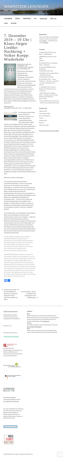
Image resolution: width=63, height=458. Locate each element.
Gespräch (41, 120)
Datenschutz (29, 454)
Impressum (22, 454)
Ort (35, 18)
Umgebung (43, 18)
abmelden (45, 42)
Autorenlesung (43, 113)
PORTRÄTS (27, 18)
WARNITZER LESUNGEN (26, 6)
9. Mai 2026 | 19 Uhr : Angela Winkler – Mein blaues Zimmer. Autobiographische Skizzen (49, 75)
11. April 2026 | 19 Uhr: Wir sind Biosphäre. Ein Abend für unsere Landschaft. (47, 88)
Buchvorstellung (43, 115)
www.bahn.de (45, 321)
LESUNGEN (8, 18)
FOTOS (17, 18)
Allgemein (41, 111)
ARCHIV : (41, 60)
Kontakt (13, 23)
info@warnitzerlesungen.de (10, 311)
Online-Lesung (43, 125)
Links (6, 23)
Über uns (53, 18)
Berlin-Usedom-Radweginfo (34, 326)
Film (40, 118)
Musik (40, 122)
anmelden (44, 40)
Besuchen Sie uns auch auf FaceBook (49, 130)
